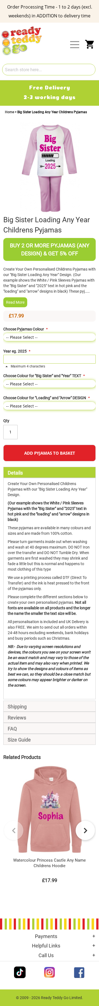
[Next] (85, 830)
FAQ (12, 729)
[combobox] (48, 69)
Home (10, 112)
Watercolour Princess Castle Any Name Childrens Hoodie (49, 863)
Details (15, 473)
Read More (15, 302)
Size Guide (19, 740)
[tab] (49, 472)
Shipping (17, 707)
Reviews (17, 718)
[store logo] (52, 27)
